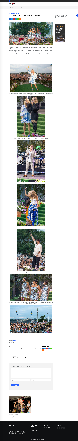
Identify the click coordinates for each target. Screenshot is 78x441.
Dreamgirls (25, 348)
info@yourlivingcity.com (47, 427)
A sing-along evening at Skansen (15, 58)
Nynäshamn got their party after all (15, 416)
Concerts (13, 414)
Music (16, 414)
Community (10, 414)
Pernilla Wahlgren (37, 348)
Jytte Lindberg (15, 340)
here (22, 54)
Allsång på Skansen (12, 348)
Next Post (48, 357)
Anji (16, 348)
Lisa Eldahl (29, 348)
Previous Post (14, 356)
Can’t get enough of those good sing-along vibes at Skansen (19, 59)
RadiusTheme (45, 439)
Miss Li (33, 348)
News (18, 414)
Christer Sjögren (20, 348)
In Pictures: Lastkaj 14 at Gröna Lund (44, 358)
